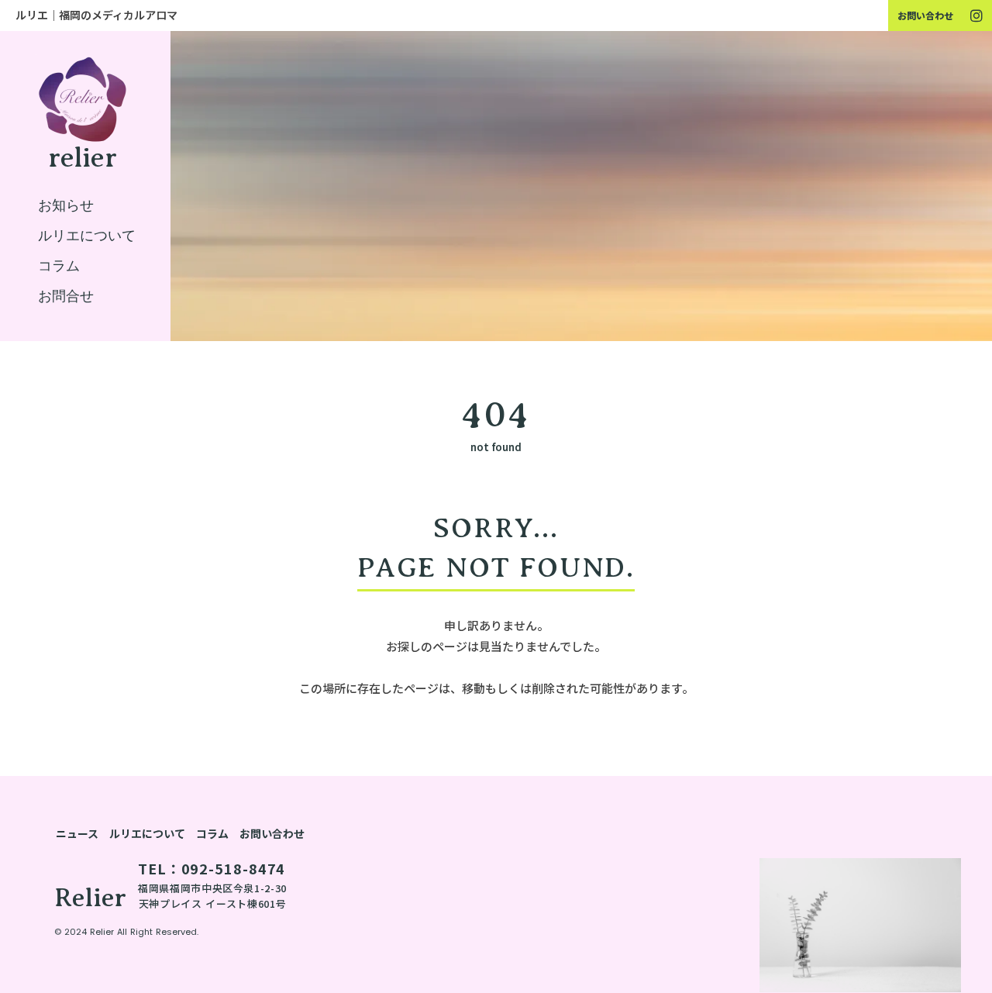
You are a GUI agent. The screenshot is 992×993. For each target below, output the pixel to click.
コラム (212, 833)
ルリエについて (147, 833)
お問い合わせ (925, 15)
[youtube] (976, 15)
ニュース (77, 833)
